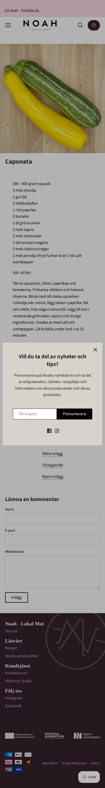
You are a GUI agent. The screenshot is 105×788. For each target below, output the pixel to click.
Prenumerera (74, 414)
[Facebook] (49, 430)
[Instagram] (57, 430)
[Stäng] (95, 349)
